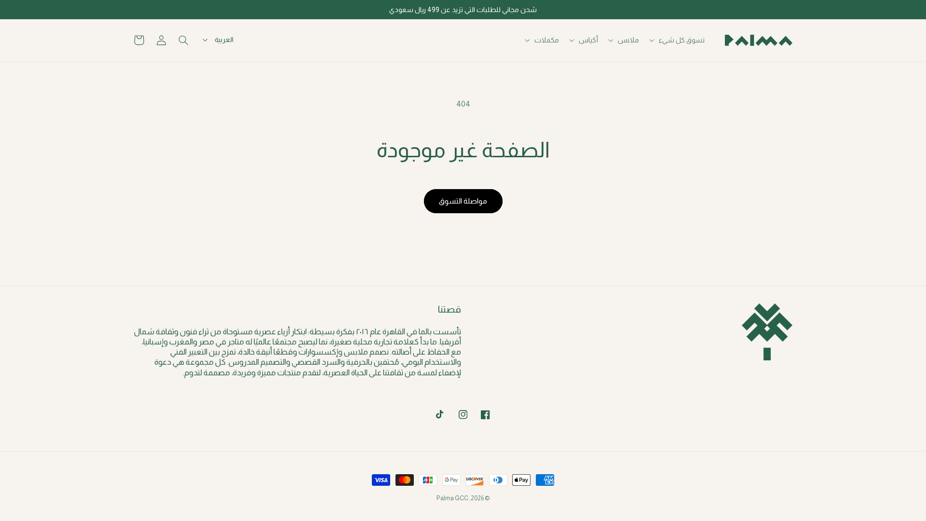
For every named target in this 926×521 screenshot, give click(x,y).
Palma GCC (452, 498)
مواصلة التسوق (463, 201)
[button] (678, 40)
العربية (224, 39)
